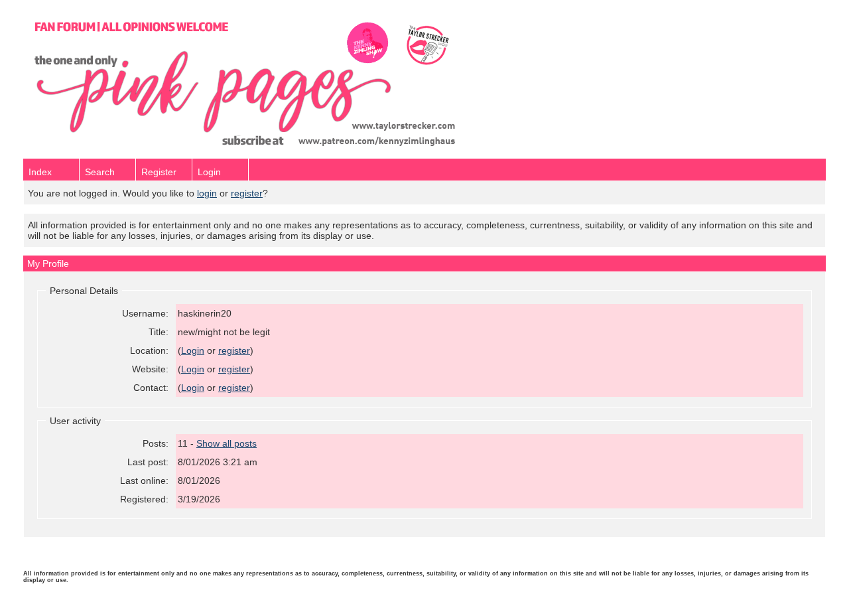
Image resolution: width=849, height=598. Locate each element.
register (247, 193)
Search (100, 172)
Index (40, 172)
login (207, 193)
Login (209, 172)
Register (158, 172)
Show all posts (226, 443)
